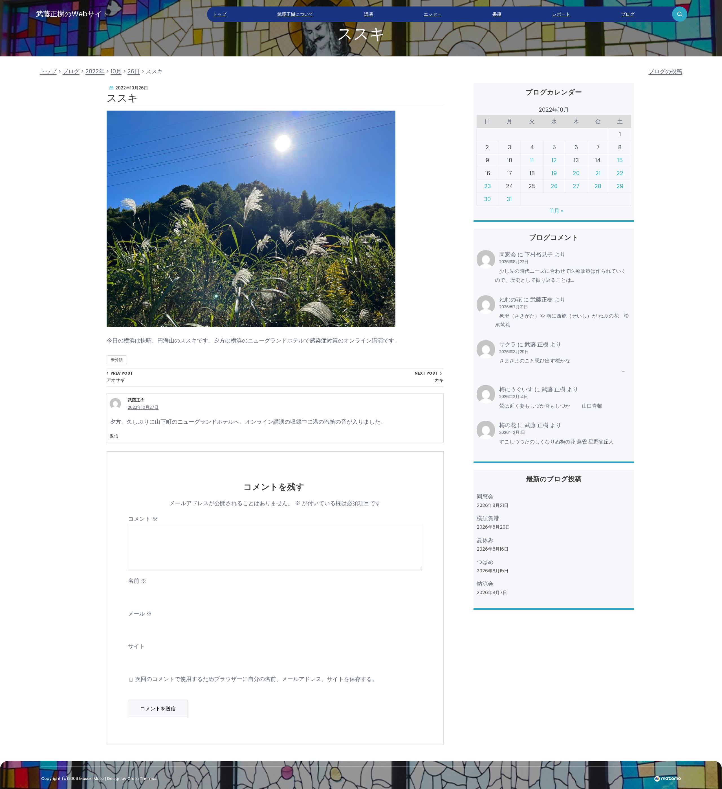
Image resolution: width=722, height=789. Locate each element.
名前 (137, 581)
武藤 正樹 (537, 344)
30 (487, 199)
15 (620, 160)
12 (554, 160)
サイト (136, 646)
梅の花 (507, 425)
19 (554, 173)
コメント (143, 519)
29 (620, 186)
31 (509, 199)
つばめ (485, 562)
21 (598, 173)
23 (487, 186)
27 (576, 186)
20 (576, 173)
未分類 (117, 359)
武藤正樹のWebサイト (72, 14)
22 (620, 173)
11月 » (556, 211)
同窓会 (507, 254)
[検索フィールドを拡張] (679, 14)
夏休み (485, 540)
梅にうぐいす (516, 389)
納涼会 (485, 584)
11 (532, 160)
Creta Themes (141, 778)
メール (140, 613)
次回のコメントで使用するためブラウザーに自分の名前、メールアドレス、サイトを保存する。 (256, 679)
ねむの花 (510, 300)
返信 (114, 436)
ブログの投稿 (665, 71)
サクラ (507, 344)
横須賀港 (488, 518)
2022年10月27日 (143, 407)
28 (598, 186)
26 (554, 186)
